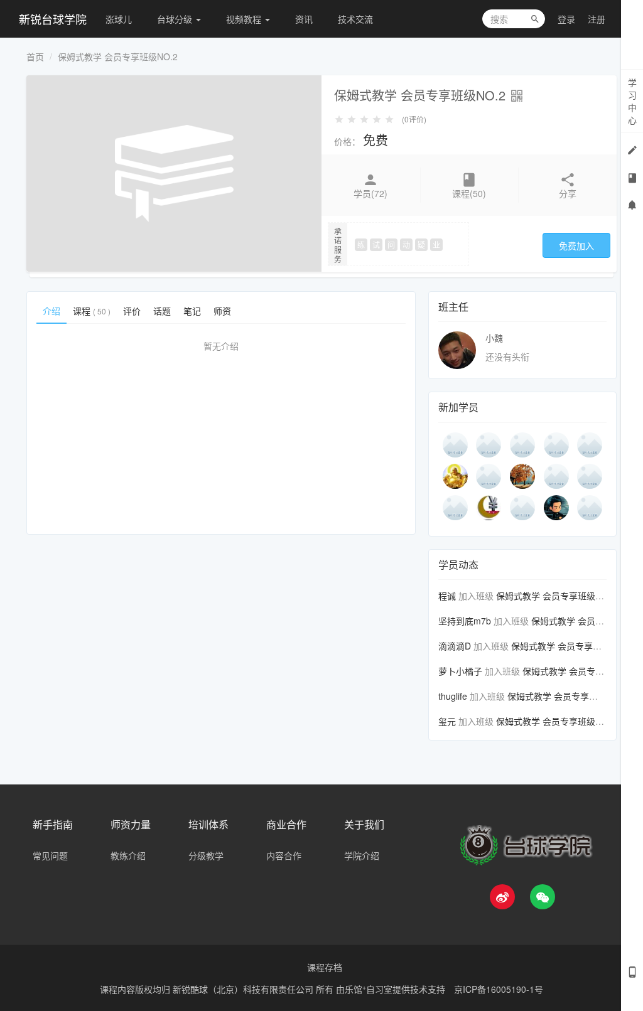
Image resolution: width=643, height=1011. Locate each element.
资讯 (304, 19)
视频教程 (245, 19)
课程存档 (324, 967)
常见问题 (50, 855)
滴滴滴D (454, 645)
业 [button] (436, 244)
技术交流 (355, 19)
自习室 (379, 989)
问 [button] (391, 244)
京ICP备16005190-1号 (498, 989)
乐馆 (355, 989)
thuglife (452, 696)
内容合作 (283, 855)
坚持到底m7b (464, 620)
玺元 (447, 721)
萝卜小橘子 (460, 671)
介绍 (51, 310)
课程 (92, 310)
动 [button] (406, 244)
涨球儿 (118, 19)
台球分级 (176, 19)
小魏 (494, 337)
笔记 (192, 310)
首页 (35, 56)
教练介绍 (128, 855)
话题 (162, 310)
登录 (566, 19)
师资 (222, 310)
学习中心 (632, 101)
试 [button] (376, 244)
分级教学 (206, 855)
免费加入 (576, 245)
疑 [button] (421, 244)
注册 (596, 19)
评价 (132, 310)
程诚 (447, 595)
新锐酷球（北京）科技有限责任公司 (244, 989)
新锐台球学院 (53, 19)
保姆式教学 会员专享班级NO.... (557, 595)
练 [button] (361, 244)
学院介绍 (361, 855)
